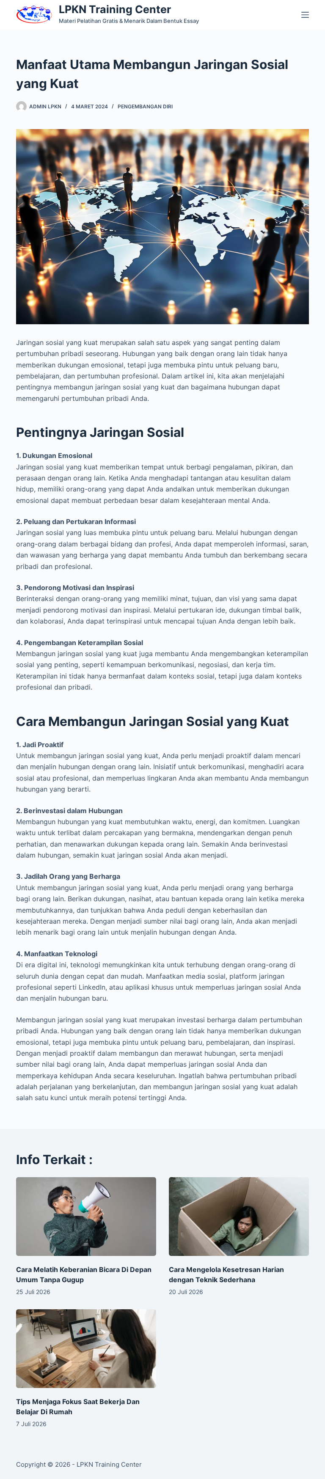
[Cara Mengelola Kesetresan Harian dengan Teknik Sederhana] (239, 1216)
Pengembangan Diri (145, 106)
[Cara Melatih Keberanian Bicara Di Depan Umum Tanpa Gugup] (86, 1216)
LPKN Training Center (115, 9)
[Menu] (305, 15)
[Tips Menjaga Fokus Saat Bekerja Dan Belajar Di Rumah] (86, 1348)
